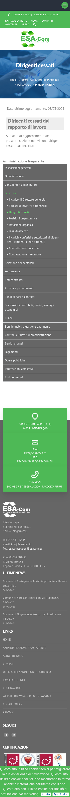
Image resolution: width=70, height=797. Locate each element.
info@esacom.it (35, 453)
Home (13, 80)
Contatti (47, 20)
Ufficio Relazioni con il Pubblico (27, 672)
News (34, 20)
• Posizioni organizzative (22, 218)
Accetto (46, 794)
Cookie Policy (12, 704)
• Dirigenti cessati (18, 212)
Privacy (8, 712)
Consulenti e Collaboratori (21, 185)
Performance (12, 271)
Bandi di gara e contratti (20, 297)
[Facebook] (6, 735)
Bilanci (9, 318)
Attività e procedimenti (19, 288)
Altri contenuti (14, 377)
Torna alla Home (16, 20)
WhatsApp (11, 24)
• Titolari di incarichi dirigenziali (27, 206)
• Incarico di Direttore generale (26, 199)
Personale (24, 84)
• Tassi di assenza (17, 231)
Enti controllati (14, 280)
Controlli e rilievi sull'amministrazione (28, 335)
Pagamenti (11, 352)
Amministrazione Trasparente (41, 80)
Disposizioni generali (18, 168)
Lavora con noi (14, 680)
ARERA (26, 24)
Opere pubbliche (15, 360)
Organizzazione (14, 176)
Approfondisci (61, 794)
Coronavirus (12, 688)
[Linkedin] (13, 735)
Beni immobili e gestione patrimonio (27, 326)
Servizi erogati (14, 343)
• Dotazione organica (20, 225)
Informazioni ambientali (19, 369)
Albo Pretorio (13, 656)
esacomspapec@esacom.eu (35, 461)
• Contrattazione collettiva (23, 248)
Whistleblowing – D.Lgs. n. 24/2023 (27, 696)
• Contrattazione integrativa (24, 254)
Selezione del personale (20, 263)
